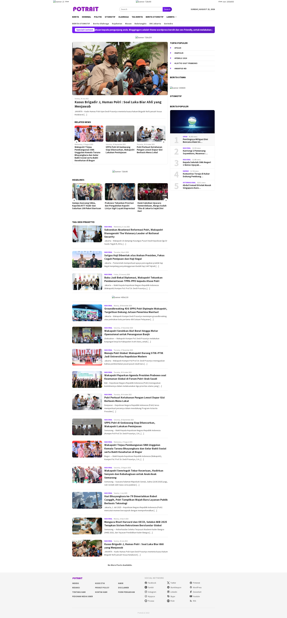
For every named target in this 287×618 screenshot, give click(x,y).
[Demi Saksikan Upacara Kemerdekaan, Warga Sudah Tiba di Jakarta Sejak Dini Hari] (153, 191)
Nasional (108, 227)
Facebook (152, 583)
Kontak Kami (101, 592)
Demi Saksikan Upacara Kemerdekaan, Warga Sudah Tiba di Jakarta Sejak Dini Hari (152, 207)
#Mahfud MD (180, 68)
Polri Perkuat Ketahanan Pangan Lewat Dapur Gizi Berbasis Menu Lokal (149, 150)
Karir (120, 583)
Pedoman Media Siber (82, 596)
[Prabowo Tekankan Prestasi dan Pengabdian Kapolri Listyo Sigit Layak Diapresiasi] (120, 191)
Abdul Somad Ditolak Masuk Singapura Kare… (197, 186)
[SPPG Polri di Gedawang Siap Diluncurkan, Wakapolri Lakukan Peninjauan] (120, 134)
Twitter (173, 583)
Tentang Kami (79, 592)
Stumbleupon (175, 587)
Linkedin (173, 592)
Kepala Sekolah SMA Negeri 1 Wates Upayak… (197, 163)
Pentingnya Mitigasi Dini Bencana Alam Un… (195, 140)
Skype (172, 596)
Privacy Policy (102, 587)
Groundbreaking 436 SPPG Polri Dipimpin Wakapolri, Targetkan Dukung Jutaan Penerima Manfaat (135, 310)
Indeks (75, 583)
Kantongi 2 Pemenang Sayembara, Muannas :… (195, 152)
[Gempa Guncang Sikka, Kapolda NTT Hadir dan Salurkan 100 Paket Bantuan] (87, 191)
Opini (185, 137)
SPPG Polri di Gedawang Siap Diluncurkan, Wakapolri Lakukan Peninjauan (120, 150)
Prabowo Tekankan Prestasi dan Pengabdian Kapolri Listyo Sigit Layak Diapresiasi (120, 206)
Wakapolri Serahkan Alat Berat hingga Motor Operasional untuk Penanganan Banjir (131, 332)
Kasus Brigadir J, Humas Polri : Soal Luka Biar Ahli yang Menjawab (118, 104)
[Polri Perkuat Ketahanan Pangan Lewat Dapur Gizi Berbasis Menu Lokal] (151, 134)
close (67, 1)
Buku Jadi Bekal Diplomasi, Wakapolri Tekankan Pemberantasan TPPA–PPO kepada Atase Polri (133, 279)
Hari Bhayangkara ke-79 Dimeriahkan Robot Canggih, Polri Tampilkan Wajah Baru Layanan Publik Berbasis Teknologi (136, 499)
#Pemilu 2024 (180, 58)
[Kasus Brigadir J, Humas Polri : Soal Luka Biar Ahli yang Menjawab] (120, 68)
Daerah (186, 171)
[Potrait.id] (86, 9)
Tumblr (151, 587)
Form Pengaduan (126, 592)
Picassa (151, 601)
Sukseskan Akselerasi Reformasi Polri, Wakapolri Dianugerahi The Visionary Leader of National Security (133, 233)
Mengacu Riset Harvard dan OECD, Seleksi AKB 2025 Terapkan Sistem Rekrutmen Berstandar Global (135, 523)
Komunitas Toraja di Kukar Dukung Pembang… (196, 175)
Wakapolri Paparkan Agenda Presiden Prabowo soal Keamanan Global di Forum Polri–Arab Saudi (135, 377)
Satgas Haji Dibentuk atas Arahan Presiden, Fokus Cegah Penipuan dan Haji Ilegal (134, 257)
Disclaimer (123, 587)
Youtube (196, 596)
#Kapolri (178, 53)
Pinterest (196, 583)
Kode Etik (100, 583)
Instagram (152, 592)
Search (167, 9)
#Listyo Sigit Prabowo (185, 63)
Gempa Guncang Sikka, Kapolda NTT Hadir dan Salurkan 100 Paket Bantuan (86, 206)
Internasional (189, 183)
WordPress (197, 587)
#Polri (177, 48)
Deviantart (197, 592)
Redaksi (76, 587)
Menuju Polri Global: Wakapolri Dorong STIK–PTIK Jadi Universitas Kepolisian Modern (133, 354)
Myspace (151, 596)
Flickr (172, 601)
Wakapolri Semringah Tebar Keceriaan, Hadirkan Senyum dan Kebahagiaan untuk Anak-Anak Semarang (133, 474)
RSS (194, 601)
